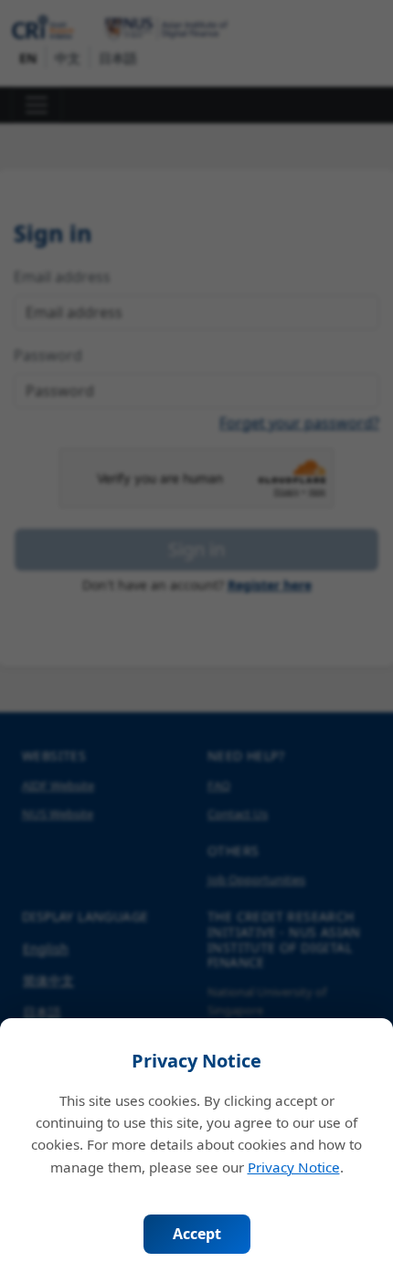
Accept (197, 1234)
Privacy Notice (294, 1167)
